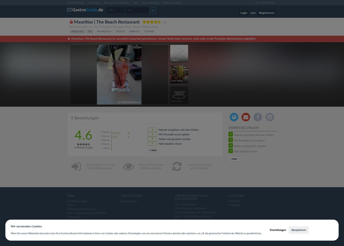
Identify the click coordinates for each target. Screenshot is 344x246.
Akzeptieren (298, 230)
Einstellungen (278, 230)
